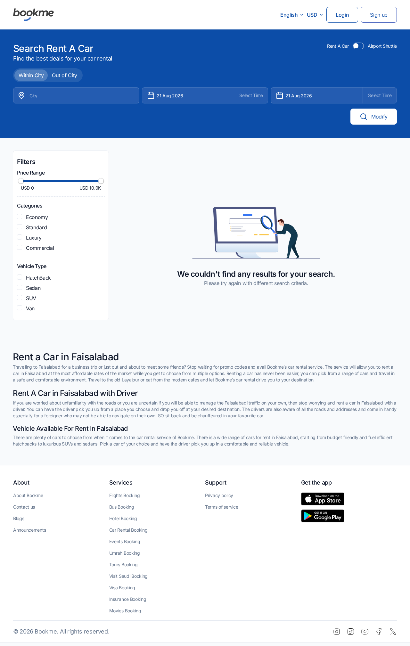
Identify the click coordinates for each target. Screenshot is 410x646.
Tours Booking (123, 564)
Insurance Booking (127, 599)
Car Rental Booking (128, 530)
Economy (37, 217)
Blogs (18, 518)
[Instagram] (336, 631)
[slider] (20, 181)
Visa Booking (122, 587)
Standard (36, 227)
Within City (31, 75)
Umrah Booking (124, 553)
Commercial (40, 248)
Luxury (34, 237)
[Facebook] (379, 631)
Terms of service (221, 507)
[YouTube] (365, 631)
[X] (393, 631)
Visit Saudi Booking (128, 576)
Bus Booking (121, 507)
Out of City (64, 75)
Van (30, 308)
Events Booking (124, 541)
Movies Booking (125, 610)
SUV (31, 298)
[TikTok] (351, 631)
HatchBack (38, 277)
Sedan (33, 288)
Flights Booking (124, 495)
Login (342, 15)
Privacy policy (219, 495)
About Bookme (28, 495)
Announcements (29, 530)
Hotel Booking (123, 518)
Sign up (379, 15)
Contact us (24, 507)
